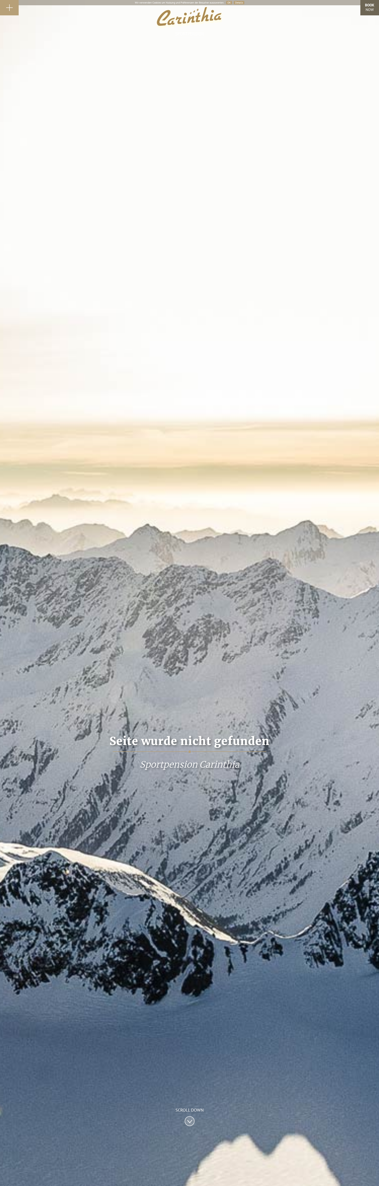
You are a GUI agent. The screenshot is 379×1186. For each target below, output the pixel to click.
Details (239, 2)
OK (229, 2)
